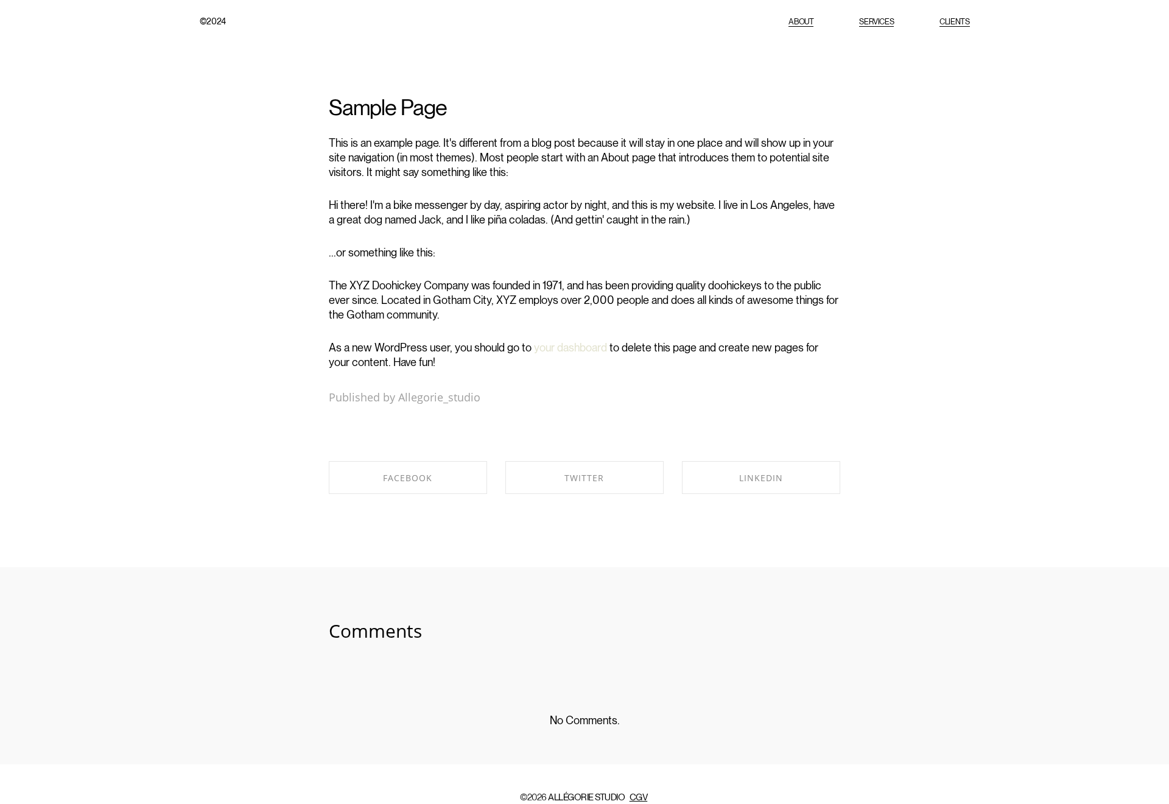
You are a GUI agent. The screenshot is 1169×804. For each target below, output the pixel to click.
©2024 (213, 21)
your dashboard (570, 347)
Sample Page (388, 107)
